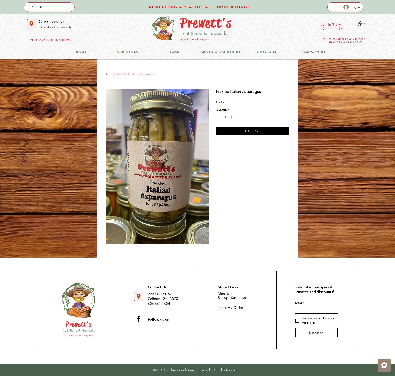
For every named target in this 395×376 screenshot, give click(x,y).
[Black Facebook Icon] (138, 319)
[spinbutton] (225, 117)
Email (299, 302)
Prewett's (206, 22)
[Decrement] (219, 117)
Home (110, 74)
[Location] (31, 23)
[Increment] (231, 117)
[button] (363, 23)
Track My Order (230, 307)
